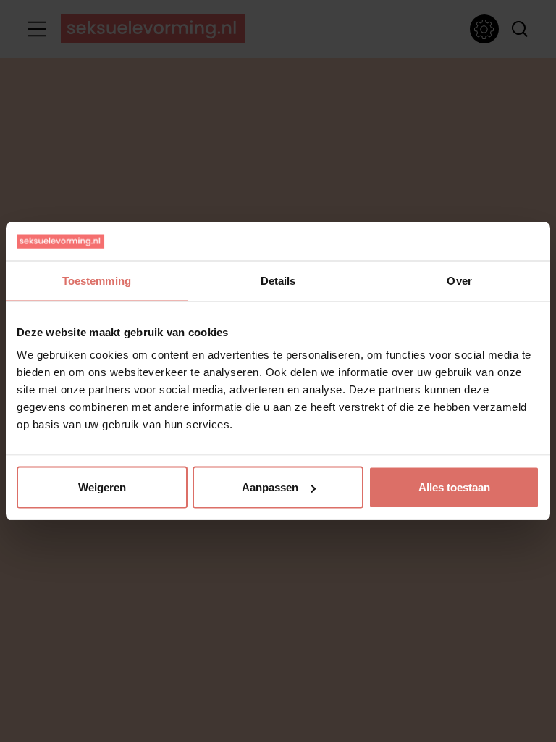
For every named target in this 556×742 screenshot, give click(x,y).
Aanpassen (270, 487)
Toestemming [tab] (96, 280)
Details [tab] (278, 280)
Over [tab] (459, 280)
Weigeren (102, 487)
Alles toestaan (454, 487)
